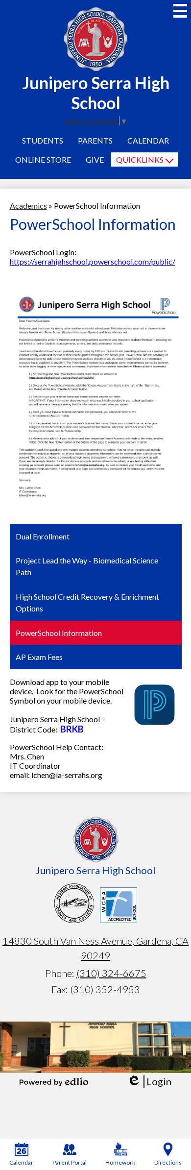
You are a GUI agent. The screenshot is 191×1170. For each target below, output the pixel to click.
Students (42, 140)
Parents (95, 140)
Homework (120, 1162)
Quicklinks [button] (140, 159)
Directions (168, 1162)
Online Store (43, 159)
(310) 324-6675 (111, 973)
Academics (28, 205)
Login (149, 1081)
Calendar (148, 140)
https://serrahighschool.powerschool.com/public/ (92, 261)
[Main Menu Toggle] (180, 11)
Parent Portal (69, 1162)
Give (95, 159)
